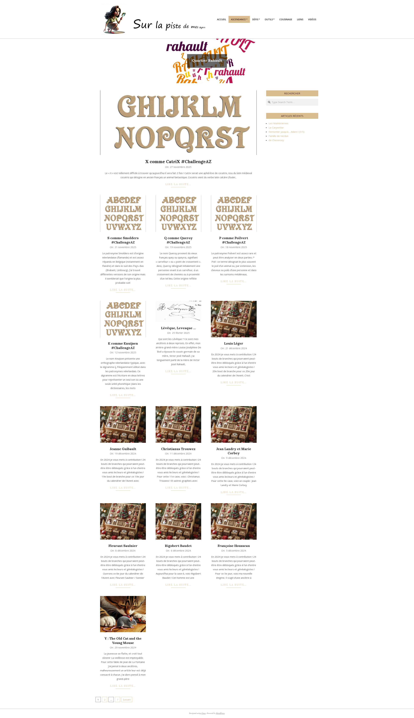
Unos (204, 713)
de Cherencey (276, 140)
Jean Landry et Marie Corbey (233, 451)
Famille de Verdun (278, 136)
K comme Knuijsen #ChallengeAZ (123, 345)
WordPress (220, 713)
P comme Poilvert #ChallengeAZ (233, 240)
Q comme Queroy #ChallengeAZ (178, 240)
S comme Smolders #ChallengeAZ (123, 240)
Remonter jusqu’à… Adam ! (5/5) (286, 131)
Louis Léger (233, 343)
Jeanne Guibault (123, 449)
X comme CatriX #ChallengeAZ (178, 161)
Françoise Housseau (234, 546)
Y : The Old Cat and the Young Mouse (123, 640)
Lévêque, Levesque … (178, 328)
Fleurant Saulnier (123, 546)
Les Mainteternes (278, 123)
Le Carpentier (276, 127)
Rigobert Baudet (178, 546)
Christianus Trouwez (178, 449)
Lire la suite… (178, 184)
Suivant (127, 699)
